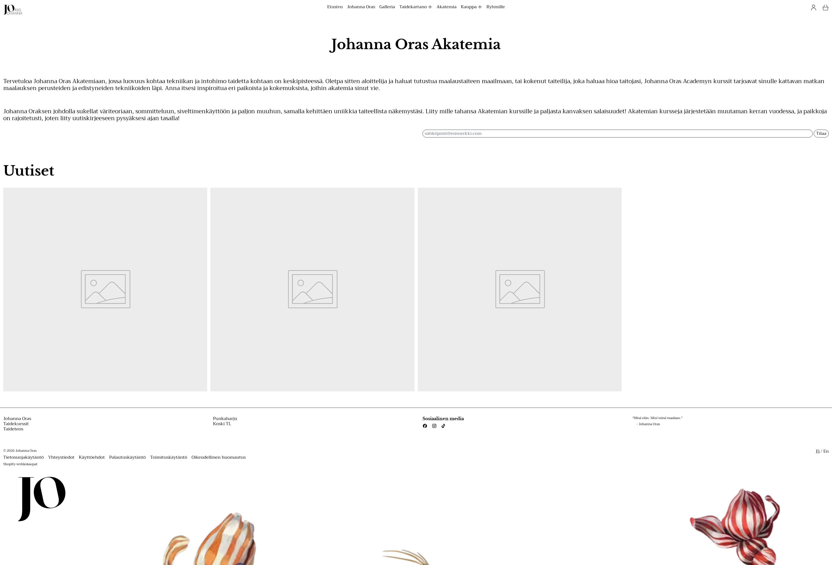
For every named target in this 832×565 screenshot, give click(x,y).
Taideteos (13, 429)
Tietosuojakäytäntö (23, 457)
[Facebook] (424, 425)
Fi (818, 451)
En (826, 451)
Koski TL (222, 424)
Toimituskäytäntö (168, 457)
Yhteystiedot (61, 457)
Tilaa (821, 133)
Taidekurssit (16, 424)
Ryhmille (495, 7)
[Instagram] (434, 425)
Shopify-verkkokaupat (20, 464)
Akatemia (447, 7)
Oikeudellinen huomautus (219, 457)
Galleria (387, 7)
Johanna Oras (361, 7)
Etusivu (335, 7)
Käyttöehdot (92, 457)
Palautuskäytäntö (127, 457)
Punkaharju (225, 418)
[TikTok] (443, 425)
